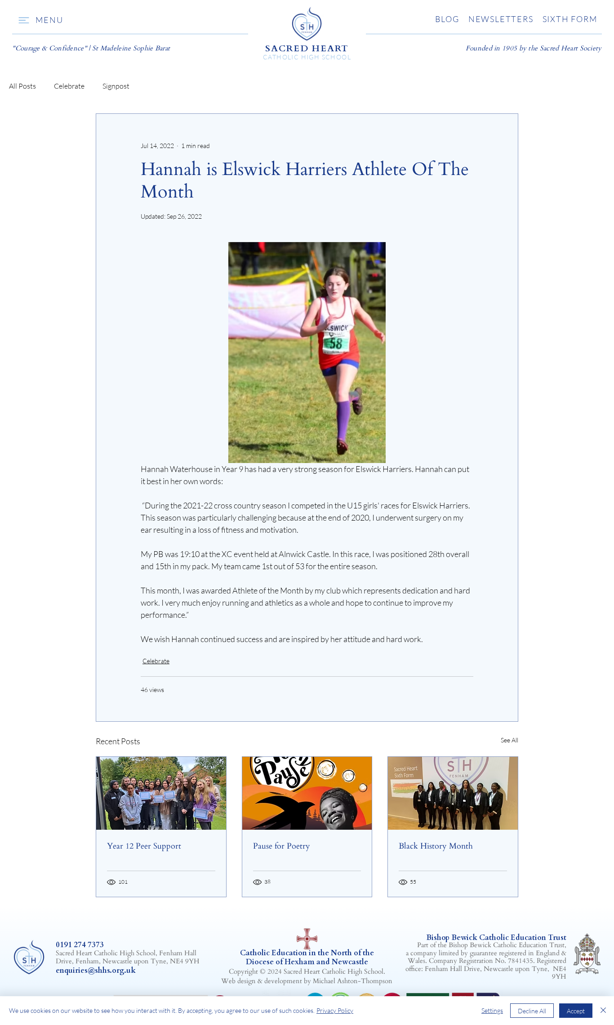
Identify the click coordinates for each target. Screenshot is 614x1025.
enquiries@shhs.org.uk (96, 971)
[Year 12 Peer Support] (161, 793)
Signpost (115, 85)
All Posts (22, 85)
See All (509, 740)
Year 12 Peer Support (144, 846)
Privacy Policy (334, 1010)
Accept (576, 1011)
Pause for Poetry (281, 846)
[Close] (603, 1010)
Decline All (532, 1011)
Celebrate (69, 85)
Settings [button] (492, 1010)
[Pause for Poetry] (307, 793)
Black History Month (436, 846)
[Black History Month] (453, 793)
